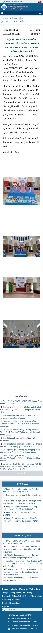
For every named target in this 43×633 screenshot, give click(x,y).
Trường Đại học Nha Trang (14, 2)
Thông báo (22, 484)
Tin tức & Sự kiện (14, 21)
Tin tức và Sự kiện (12, 18)
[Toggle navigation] (40, 13)
